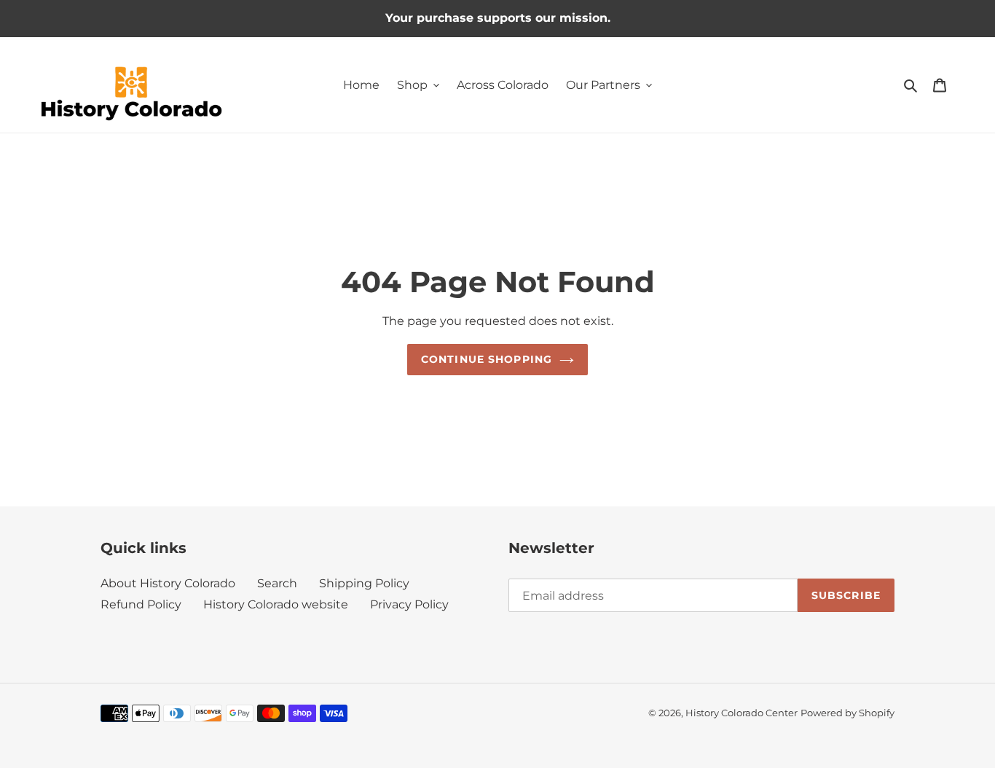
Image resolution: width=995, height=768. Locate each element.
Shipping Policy (364, 583)
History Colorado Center (741, 712)
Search (277, 583)
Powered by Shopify (847, 712)
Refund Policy (141, 604)
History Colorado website (275, 604)
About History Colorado (168, 583)
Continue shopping (486, 359)
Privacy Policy (409, 604)
